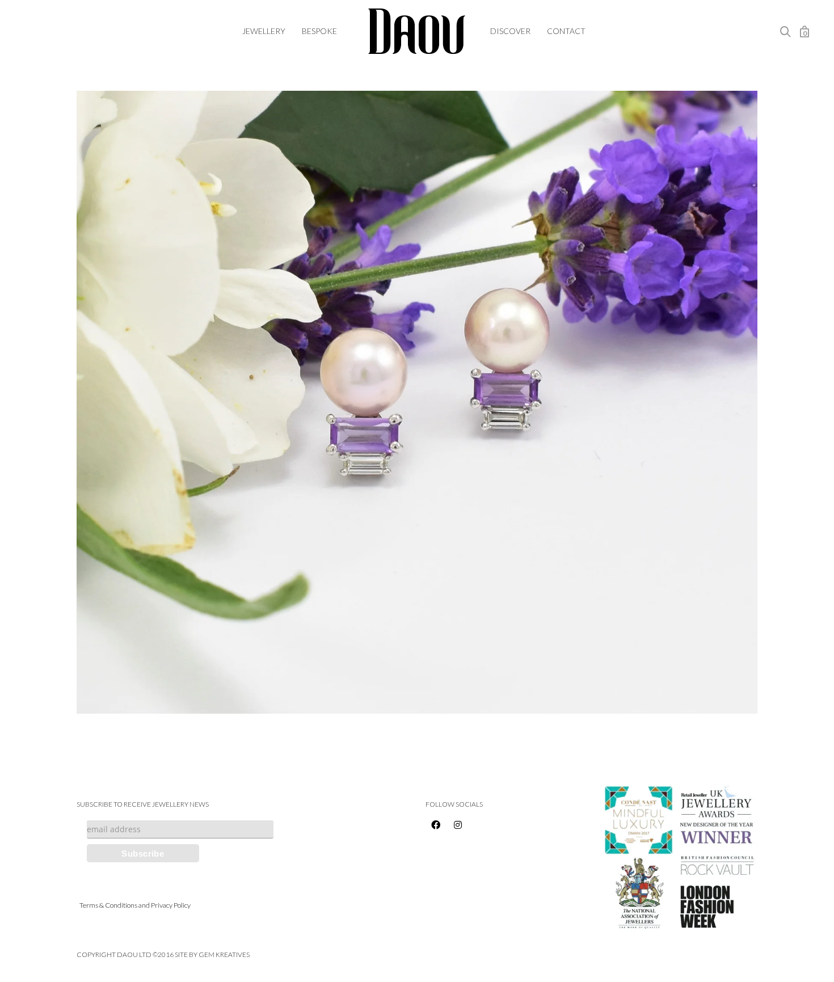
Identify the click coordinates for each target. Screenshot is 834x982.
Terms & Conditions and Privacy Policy (135, 905)
